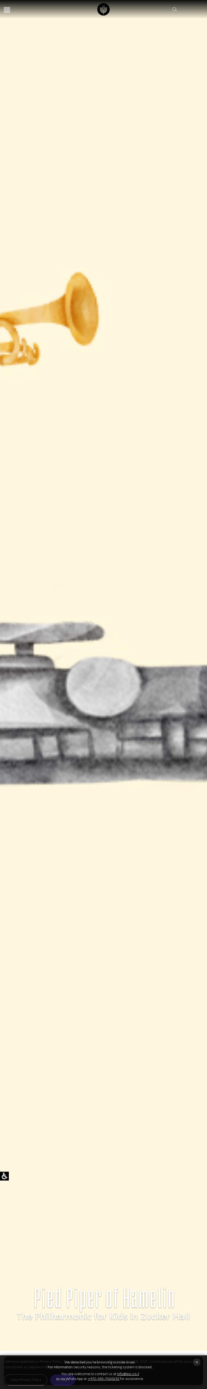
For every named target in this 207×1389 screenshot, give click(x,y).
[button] (183, 9)
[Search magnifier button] (174, 9)
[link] (104, 9)
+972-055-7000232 (103, 1379)
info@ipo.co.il (128, 1374)
